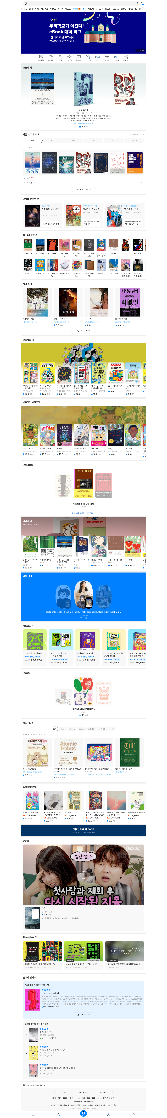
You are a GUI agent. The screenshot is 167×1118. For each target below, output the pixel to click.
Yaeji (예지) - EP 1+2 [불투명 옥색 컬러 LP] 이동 (116, 806)
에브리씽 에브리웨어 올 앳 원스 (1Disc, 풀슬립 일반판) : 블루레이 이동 (95, 806)
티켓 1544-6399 (74, 1098)
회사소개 (91, 1105)
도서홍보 (109, 1105)
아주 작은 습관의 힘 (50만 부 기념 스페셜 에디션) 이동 (68, 758)
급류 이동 (83, 918)
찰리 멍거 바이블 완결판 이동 (129, 758)
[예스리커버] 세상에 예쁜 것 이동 (83, 692)
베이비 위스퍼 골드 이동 (37, 758)
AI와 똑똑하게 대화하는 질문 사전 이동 (30, 378)
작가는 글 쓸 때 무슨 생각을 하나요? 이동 (83, 1053)
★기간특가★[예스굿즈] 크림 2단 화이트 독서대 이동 (53, 806)
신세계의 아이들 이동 (37, 307)
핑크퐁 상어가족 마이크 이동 (32, 805)
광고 (114, 1105)
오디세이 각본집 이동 (68, 307)
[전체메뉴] (33, 1114)
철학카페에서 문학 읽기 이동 (83, 484)
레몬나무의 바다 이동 (30, 439)
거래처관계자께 (100, 1105)
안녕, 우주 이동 (116, 439)
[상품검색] (58, 1114)
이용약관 (53, 1105)
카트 (143, 3)
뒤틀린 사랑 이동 (83, 1000)
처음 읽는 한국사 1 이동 (83, 215)
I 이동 (63, 484)
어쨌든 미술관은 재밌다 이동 (87, 658)
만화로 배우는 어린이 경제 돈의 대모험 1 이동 (140, 658)
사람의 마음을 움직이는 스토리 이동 (83, 965)
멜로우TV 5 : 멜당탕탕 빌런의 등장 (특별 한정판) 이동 (99, 758)
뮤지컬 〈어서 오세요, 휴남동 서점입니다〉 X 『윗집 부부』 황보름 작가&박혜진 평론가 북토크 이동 (83, 595)
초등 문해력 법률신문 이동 (116, 377)
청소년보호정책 (75, 1105)
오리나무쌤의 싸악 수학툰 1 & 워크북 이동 (61, 658)
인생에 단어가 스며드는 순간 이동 (30, 552)
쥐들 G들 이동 (98, 439)
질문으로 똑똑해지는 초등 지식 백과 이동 (47, 378)
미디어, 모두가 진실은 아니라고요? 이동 (98, 378)
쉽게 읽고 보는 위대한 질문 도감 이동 (81, 378)
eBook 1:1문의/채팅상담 (104, 1098)
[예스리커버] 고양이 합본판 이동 (104, 692)
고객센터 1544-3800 (59, 1098)
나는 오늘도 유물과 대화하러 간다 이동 (64, 552)
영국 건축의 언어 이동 (74, 805)
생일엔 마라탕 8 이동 (47, 439)
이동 (32, 162)
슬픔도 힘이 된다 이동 (83, 1036)
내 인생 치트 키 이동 (98, 551)
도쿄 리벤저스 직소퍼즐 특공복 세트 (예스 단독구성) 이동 (63, 697)
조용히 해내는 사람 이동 (116, 551)
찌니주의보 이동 (133, 551)
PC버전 (84, 1105)
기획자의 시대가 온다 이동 (35, 658)
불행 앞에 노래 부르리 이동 (42, 215)
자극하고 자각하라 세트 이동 (81, 552)
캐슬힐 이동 (64, 439)
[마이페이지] (108, 1114)
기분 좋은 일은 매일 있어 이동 (137, 805)
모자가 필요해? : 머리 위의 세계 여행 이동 (42, 965)
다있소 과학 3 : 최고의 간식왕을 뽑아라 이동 (114, 658)
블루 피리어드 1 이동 (125, 215)
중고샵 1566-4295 (88, 1098)
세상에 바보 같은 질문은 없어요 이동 (64, 378)
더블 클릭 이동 (104, 484)
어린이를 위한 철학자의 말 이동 (133, 378)
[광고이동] (137, 3)
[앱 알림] (133, 1114)
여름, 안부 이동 (99, 307)
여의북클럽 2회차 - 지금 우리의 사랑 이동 (104, 595)
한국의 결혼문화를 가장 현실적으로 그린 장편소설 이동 (83, 1070)
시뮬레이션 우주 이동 (47, 551)
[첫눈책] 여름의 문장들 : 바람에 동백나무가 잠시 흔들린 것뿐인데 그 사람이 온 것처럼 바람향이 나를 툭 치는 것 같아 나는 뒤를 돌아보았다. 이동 (124, 965)
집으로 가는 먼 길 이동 (81, 439)
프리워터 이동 (133, 439)
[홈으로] (83, 1114)
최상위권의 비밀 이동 (129, 307)
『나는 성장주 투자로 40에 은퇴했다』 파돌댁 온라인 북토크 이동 (63, 595)
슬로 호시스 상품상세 (83, 118)
